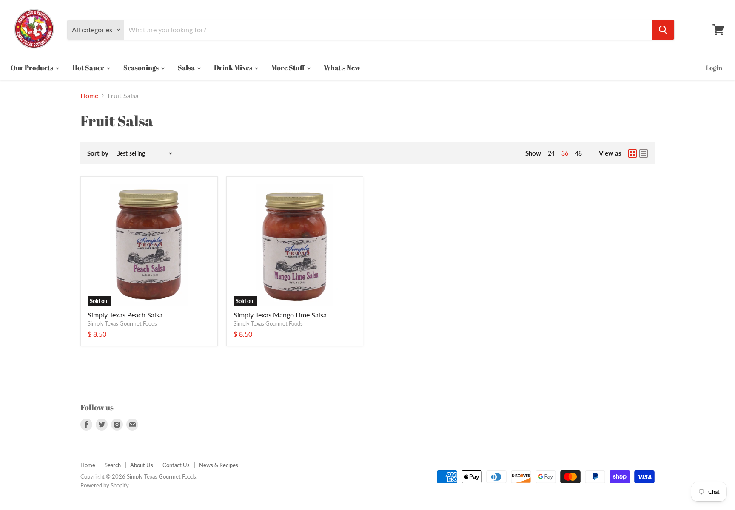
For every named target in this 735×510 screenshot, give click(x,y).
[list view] (643, 153)
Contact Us (176, 465)
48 (578, 153)
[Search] (663, 30)
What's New (342, 67)
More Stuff (288, 67)
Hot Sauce (88, 67)
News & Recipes (218, 465)
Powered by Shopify (104, 485)
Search (113, 465)
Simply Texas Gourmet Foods (122, 323)
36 (564, 153)
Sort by (97, 153)
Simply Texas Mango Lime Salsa (280, 315)
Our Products (32, 67)
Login (714, 67)
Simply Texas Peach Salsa (125, 315)
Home (89, 95)
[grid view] (632, 153)
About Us (141, 465)
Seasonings (141, 67)
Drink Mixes (234, 67)
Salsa (187, 67)
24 (551, 153)
